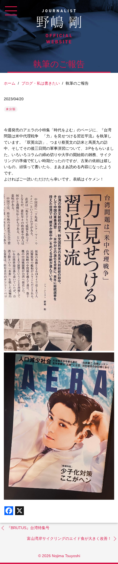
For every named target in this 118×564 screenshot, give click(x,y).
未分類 (11, 109)
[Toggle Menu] (11, 11)
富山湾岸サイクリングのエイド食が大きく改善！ (69, 538)
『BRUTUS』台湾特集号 (28, 528)
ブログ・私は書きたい (40, 83)
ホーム (9, 83)
